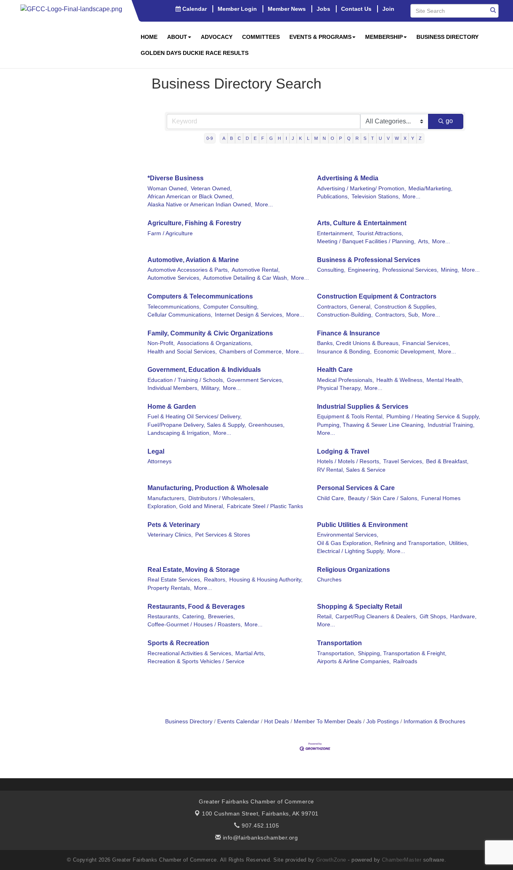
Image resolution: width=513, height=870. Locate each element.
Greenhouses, (266, 425)
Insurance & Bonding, (344, 352)
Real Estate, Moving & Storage (193, 569)
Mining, (450, 270)
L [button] (308, 138)
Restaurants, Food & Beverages (196, 606)
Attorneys (159, 461)
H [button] (279, 138)
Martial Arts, (250, 653)
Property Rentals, (169, 588)
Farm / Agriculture (170, 233)
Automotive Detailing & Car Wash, (246, 278)
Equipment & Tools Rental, (350, 417)
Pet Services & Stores (222, 535)
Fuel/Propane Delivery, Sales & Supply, (196, 425)
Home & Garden (171, 406)
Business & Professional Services (368, 259)
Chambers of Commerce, (251, 352)
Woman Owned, (167, 189)
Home (149, 37)
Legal (155, 451)
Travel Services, (403, 461)
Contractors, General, (344, 307)
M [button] (316, 138)
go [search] (449, 120)
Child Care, (331, 498)
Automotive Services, (174, 278)
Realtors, (215, 580)
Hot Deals (276, 722)
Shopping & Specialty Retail (359, 606)
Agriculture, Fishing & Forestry (194, 223)
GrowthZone (331, 860)
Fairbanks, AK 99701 (260, 813)
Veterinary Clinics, (170, 535)
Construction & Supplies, (405, 307)
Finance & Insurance (348, 333)
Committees (261, 37)
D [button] (247, 138)
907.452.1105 (259, 825)
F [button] (262, 138)
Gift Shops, (434, 617)
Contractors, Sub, (397, 315)
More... (264, 205)
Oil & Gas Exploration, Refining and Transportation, (381, 543)
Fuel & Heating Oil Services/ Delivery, (194, 417)
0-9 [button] (209, 138)
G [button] (271, 138)
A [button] (223, 138)
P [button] (340, 138)
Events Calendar (238, 722)
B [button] (231, 138)
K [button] (300, 138)
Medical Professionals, (345, 380)
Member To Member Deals (328, 722)
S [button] (365, 138)
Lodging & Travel (343, 451)
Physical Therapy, (339, 388)
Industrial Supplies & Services (362, 406)
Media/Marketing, (430, 189)
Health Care (335, 369)
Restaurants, (163, 617)
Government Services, (255, 380)
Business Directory (447, 37)
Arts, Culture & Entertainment (361, 223)
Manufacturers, (166, 498)
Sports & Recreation (178, 643)
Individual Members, (173, 388)
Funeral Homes (440, 498)
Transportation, (336, 653)
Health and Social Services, (182, 352)
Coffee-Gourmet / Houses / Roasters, (194, 625)
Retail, (325, 617)
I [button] (286, 138)
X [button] (405, 138)
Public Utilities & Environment (362, 524)
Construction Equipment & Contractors (376, 296)
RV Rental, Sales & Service (351, 470)
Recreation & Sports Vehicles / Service (195, 661)
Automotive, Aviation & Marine (193, 259)
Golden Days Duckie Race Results (194, 53)
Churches (329, 580)
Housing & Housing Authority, (266, 580)
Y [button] (412, 138)
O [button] (332, 138)
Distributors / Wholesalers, (221, 498)
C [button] (239, 138)
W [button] (397, 138)
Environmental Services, (347, 535)
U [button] (380, 138)
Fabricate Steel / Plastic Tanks (265, 506)
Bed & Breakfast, (447, 461)
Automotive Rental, (256, 270)
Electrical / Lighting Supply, (351, 551)
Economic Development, (405, 352)
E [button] (255, 138)
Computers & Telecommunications (200, 296)
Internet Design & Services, (249, 315)
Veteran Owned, (211, 189)
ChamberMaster (402, 860)
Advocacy (216, 37)
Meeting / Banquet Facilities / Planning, (366, 241)
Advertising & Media (347, 178)
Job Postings (382, 722)
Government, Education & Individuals (204, 369)
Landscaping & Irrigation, (179, 433)
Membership (384, 37)
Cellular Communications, (179, 315)
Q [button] (349, 138)
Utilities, (459, 543)
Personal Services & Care (356, 487)
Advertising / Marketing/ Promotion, (361, 189)
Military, (210, 388)
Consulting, (331, 270)
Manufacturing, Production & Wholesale (208, 487)
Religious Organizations (353, 569)
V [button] (388, 138)
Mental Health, (444, 380)
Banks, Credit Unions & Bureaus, (358, 343)
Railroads (405, 661)
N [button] (324, 138)
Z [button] (420, 138)
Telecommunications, (174, 307)
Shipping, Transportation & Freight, (402, 653)
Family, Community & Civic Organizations (210, 333)
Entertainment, (335, 233)
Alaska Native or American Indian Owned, (199, 205)
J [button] (293, 138)
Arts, (424, 241)
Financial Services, (426, 343)
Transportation (339, 643)
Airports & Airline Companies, (354, 661)
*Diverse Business (175, 178)
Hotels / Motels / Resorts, (349, 461)
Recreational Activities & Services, (190, 653)
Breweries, (221, 617)
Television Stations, (375, 197)
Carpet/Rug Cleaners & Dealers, (376, 617)
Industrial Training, (451, 425)
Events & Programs (320, 37)
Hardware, (463, 617)
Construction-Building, (345, 315)
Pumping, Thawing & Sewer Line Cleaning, (371, 425)
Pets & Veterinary (173, 524)
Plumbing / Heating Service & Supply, (433, 417)
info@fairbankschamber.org (259, 837)
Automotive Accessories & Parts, (188, 270)
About (177, 37)
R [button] (357, 138)
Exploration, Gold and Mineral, (185, 506)
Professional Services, (410, 270)
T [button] (372, 138)
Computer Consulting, (231, 307)
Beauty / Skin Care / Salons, (383, 498)
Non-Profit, (161, 343)
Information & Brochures (434, 722)
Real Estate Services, (174, 580)
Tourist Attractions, (380, 233)
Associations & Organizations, (214, 343)
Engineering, (364, 270)
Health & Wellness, (400, 380)
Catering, (194, 617)
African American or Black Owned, (190, 197)
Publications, (333, 197)
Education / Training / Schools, (185, 380)
